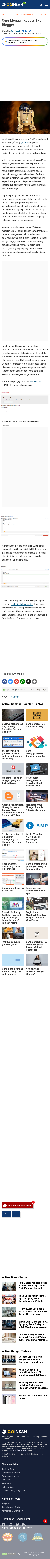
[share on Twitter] (10, 681)
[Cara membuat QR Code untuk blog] (37, 715)
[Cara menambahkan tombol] (13, 960)
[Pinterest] (16, 681)
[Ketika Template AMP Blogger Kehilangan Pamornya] (37, 825)
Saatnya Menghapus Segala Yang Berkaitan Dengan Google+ (12, 728)
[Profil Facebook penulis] (26, 31)
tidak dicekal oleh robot (22, 604)
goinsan (25, 142)
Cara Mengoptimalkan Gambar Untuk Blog (36, 753)
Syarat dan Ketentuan (11, 1476)
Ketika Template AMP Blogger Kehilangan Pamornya (34, 838)
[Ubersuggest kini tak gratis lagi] (13, 879)
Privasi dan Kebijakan (11, 1473)
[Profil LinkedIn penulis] (23, 31)
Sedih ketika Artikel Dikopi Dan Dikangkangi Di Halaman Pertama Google (12, 839)
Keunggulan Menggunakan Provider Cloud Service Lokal (34, 782)
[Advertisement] (25, 73)
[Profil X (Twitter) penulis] (30, 31)
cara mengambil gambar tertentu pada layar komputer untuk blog (13, 754)
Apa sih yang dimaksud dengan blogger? (35, 971)
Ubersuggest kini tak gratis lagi (13, 889)
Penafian (6, 1480)
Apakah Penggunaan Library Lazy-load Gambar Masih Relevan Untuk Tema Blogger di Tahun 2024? (13, 810)
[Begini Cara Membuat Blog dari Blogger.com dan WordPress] (37, 903)
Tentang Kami (8, 1469)
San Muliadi (15, 31)
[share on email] (34, 681)
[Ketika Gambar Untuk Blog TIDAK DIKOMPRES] (13, 855)
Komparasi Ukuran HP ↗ (12, 1511)
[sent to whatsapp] (22, 681)
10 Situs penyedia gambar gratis (11, 943)
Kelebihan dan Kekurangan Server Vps (36, 891)
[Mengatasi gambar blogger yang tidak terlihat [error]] (13, 769)
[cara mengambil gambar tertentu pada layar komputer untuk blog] (13, 742)
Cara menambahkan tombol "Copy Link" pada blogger (12, 971)
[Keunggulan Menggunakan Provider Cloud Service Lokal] (37, 769)
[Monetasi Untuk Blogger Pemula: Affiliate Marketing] (37, 796)
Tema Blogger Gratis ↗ (12, 1507)
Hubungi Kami (8, 1487)
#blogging (13, 696)
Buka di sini (35, 381)
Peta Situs (6, 1483)
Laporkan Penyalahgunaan (13, 1490)
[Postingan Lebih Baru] (6, 1214)
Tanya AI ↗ (7, 1504)
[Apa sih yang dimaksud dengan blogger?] (37, 960)
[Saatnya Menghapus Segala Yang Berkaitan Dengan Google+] (13, 715)
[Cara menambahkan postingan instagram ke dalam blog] (37, 855)
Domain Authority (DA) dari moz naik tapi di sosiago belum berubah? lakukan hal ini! (11, 917)
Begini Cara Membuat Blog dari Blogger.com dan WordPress (36, 916)
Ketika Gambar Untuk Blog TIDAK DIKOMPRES (11, 866)
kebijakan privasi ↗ (20, 1450)
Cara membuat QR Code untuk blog (35, 725)
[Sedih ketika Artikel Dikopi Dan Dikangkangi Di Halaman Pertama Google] (13, 825)
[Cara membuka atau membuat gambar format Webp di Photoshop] (37, 933)
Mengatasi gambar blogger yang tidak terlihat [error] (12, 780)
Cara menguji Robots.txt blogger (34, 14)
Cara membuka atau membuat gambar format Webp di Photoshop (36, 946)
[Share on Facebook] (4, 681)
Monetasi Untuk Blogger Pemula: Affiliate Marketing (36, 807)
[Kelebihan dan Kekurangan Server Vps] (37, 879)
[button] (46, 4)
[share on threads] (28, 681)
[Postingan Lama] (16, 1214)
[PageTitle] (12, 4)
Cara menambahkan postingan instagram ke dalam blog (37, 866)
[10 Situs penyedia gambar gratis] (13, 933)
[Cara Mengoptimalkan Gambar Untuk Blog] (37, 742)
